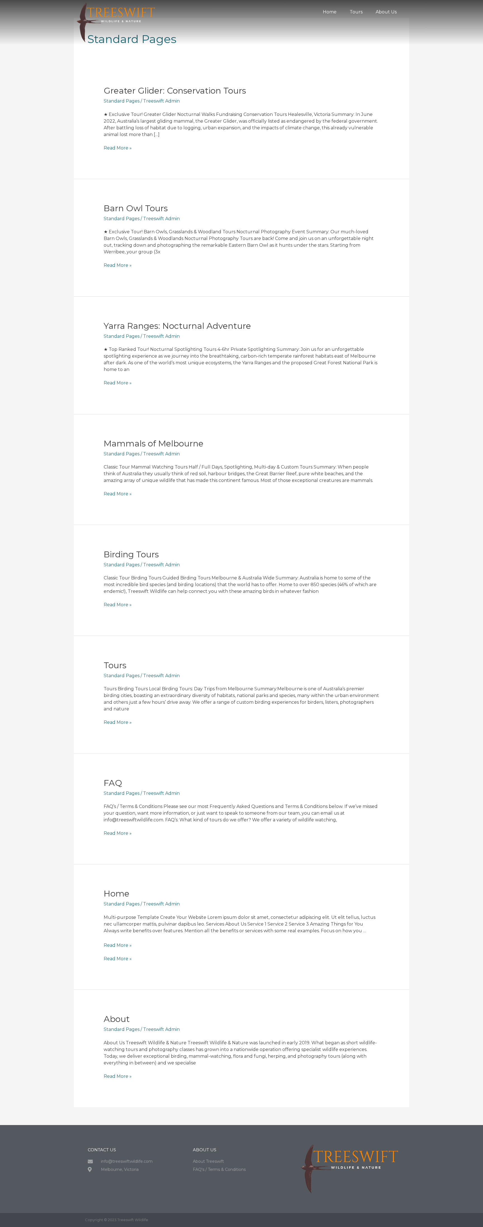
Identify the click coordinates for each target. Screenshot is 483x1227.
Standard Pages (121, 101)
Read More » (118, 148)
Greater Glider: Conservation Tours (175, 90)
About (117, 1019)
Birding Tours (131, 554)
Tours (356, 12)
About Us (386, 12)
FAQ (113, 783)
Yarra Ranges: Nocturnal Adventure (177, 326)
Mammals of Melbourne (153, 443)
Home (330, 12)
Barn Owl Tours (136, 208)
